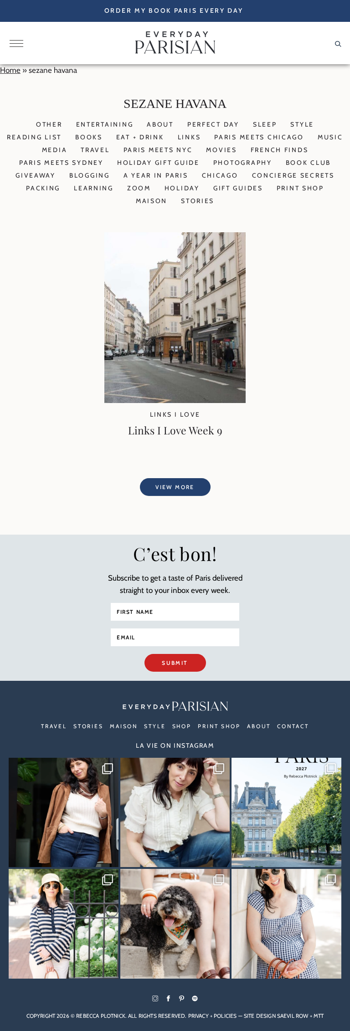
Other (49, 124)
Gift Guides (238, 188)
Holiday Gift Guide (158, 162)
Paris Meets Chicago (259, 137)
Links (189, 137)
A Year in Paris (156, 175)
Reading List (34, 137)
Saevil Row (293, 1015)
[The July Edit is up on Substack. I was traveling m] (286, 924)
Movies (221, 150)
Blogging (89, 175)
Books (89, 137)
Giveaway (35, 175)
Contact (293, 726)
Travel (95, 150)
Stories (197, 201)
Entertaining (105, 124)
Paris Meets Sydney (61, 162)
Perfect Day (213, 124)
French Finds (280, 150)
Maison (151, 201)
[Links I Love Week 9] (175, 400)
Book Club (308, 162)
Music (330, 137)
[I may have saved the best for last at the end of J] (175, 924)
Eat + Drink (140, 137)
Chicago (220, 175)
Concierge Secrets (293, 175)
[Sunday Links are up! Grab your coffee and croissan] (175, 813)
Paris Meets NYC (158, 150)
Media (54, 150)
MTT (319, 1015)
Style (302, 124)
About (160, 124)
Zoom (139, 188)
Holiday (182, 188)
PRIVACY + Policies (212, 1015)
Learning (93, 188)
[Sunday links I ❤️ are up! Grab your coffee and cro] (63, 924)
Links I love (175, 414)
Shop (182, 726)
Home (10, 70)
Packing (43, 188)
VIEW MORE (175, 487)
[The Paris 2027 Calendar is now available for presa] (286, 813)
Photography (242, 162)
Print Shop (300, 188)
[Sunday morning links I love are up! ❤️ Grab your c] (63, 813)
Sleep (265, 124)
